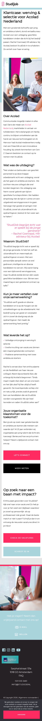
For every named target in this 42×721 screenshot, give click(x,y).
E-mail (23, 627)
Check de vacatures (21, 538)
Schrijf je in (22, 551)
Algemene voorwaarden (28, 698)
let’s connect (22, 455)
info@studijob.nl (21, 684)
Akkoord (22, 714)
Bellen (23, 634)
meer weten (22, 468)
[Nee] (39, 710)
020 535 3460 (21, 681)
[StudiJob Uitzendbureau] (10, 4)
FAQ (21, 675)
